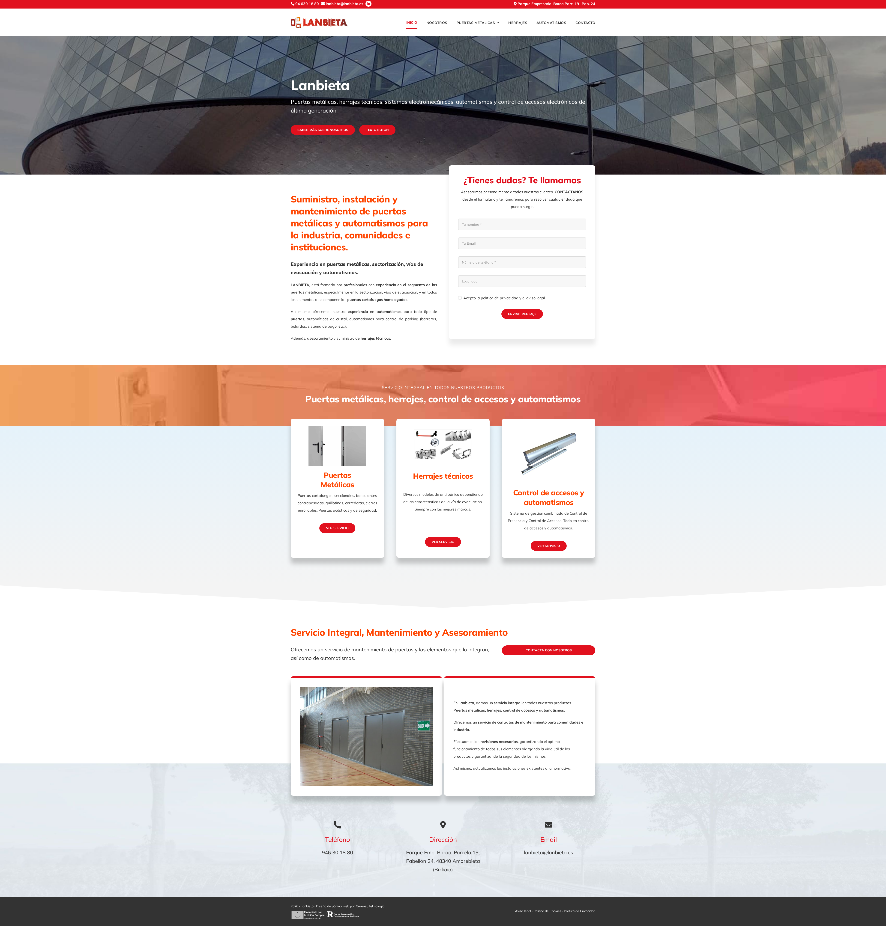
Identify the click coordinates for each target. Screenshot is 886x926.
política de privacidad (499, 298)
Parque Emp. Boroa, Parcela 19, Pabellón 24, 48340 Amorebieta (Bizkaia (443, 861)
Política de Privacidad (579, 911)
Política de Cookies (547, 911)
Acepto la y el (504, 298)
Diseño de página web (332, 906)
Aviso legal (523, 911)
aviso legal (535, 298)
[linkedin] (368, 4)
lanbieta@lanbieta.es (548, 852)
